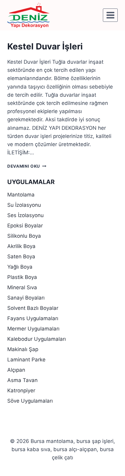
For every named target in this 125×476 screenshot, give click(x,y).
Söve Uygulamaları (30, 401)
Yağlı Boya (19, 267)
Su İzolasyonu (24, 205)
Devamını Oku (26, 166)
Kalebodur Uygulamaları (36, 339)
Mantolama (21, 195)
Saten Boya (21, 256)
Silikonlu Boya (24, 236)
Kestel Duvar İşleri (45, 46)
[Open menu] (110, 15)
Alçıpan (16, 370)
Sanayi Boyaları (26, 298)
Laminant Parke (26, 360)
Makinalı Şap (22, 349)
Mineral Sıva (22, 287)
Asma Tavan (22, 380)
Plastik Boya (22, 277)
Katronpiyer (21, 390)
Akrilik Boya (21, 246)
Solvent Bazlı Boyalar (32, 308)
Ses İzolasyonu (25, 215)
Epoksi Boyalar (25, 226)
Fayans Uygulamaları (32, 318)
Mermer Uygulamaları (33, 329)
